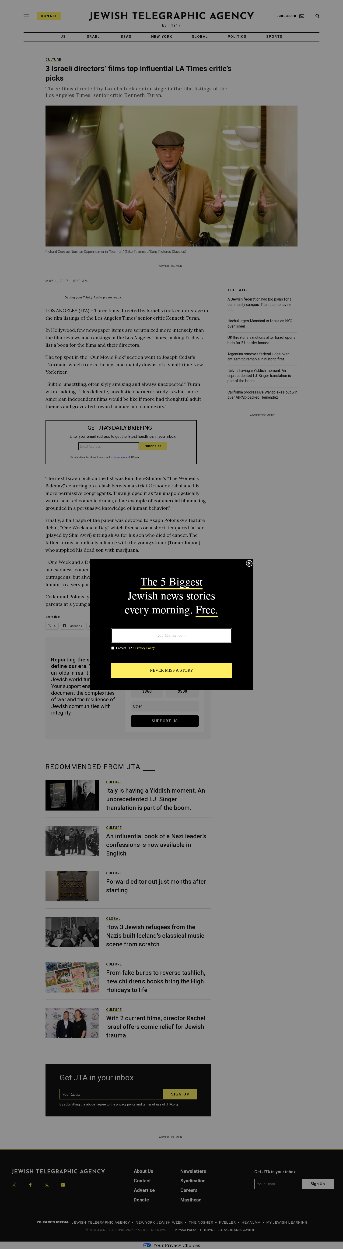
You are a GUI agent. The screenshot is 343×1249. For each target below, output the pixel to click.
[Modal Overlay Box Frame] (171, 624)
